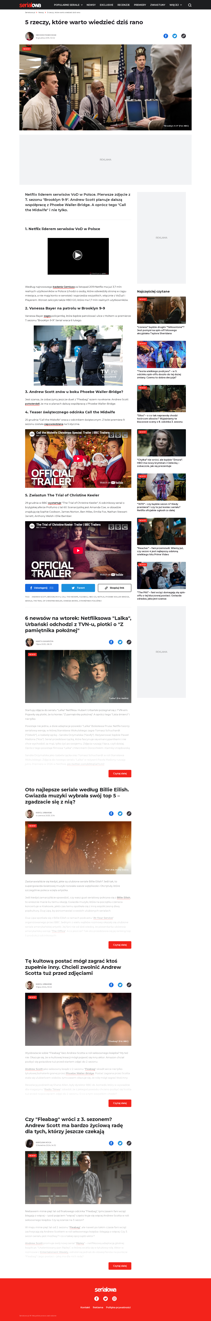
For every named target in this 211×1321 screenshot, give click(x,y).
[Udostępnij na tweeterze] (174, 36)
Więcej (174, 5)
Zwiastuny (157, 5)
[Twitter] (105, 1299)
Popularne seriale (67, 5)
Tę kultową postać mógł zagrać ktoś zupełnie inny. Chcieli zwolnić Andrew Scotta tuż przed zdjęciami (73, 967)
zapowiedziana (53, 424)
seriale (28, 601)
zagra (47, 315)
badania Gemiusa (64, 286)
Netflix (100, 597)
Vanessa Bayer (70, 601)
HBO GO (92, 597)
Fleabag (83, 597)
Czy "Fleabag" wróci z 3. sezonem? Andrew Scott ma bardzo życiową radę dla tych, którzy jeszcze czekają (74, 1125)
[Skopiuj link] (183, 36)
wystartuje (54, 502)
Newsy (91, 5)
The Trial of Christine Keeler (47, 601)
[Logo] (30, 4)
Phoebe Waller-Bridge (117, 597)
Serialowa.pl (30, 12)
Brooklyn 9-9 (54, 597)
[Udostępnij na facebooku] (165, 36)
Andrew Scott (39, 597)
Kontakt (85, 1307)
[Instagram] (114, 1299)
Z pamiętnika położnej (90, 601)
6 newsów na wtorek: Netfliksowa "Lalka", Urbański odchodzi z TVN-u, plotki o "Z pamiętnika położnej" (78, 624)
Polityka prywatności (118, 1307)
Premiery (140, 5)
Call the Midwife (70, 597)
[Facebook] (96, 1299)
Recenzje (124, 5)
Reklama (98, 1307)
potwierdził (32, 403)
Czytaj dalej (120, 773)
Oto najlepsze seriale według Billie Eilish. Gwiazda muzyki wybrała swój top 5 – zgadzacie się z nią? (77, 796)
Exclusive (106, 5)
